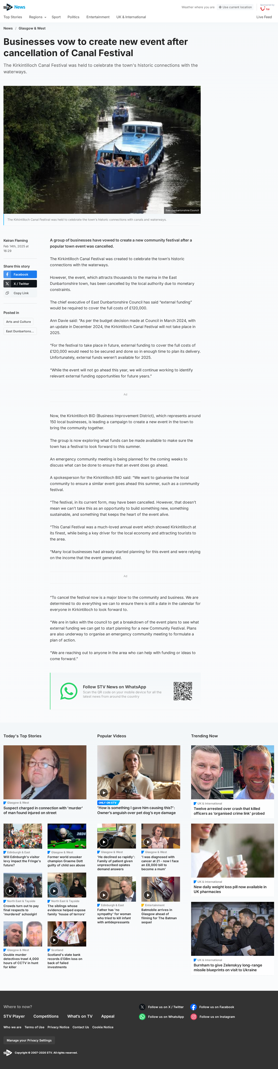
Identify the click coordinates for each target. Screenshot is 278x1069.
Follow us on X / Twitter (166, 1007)
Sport (56, 17)
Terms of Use (34, 1027)
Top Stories (12, 17)
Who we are (12, 1027)
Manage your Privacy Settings (29, 1040)
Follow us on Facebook (216, 1007)
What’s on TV (80, 1016)
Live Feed (264, 17)
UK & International (131, 17)
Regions (36, 17)
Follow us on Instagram (217, 1016)
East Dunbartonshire (21, 331)
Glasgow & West (32, 28)
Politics (73, 17)
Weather (188, 7)
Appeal (107, 1016)
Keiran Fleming (15, 240)
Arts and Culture (18, 321)
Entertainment (97, 17)
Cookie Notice (102, 1027)
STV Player (14, 1016)
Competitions (46, 1016)
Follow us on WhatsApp (166, 1016)
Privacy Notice (58, 1027)
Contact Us (81, 1027)
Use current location (237, 7)
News (8, 28)
